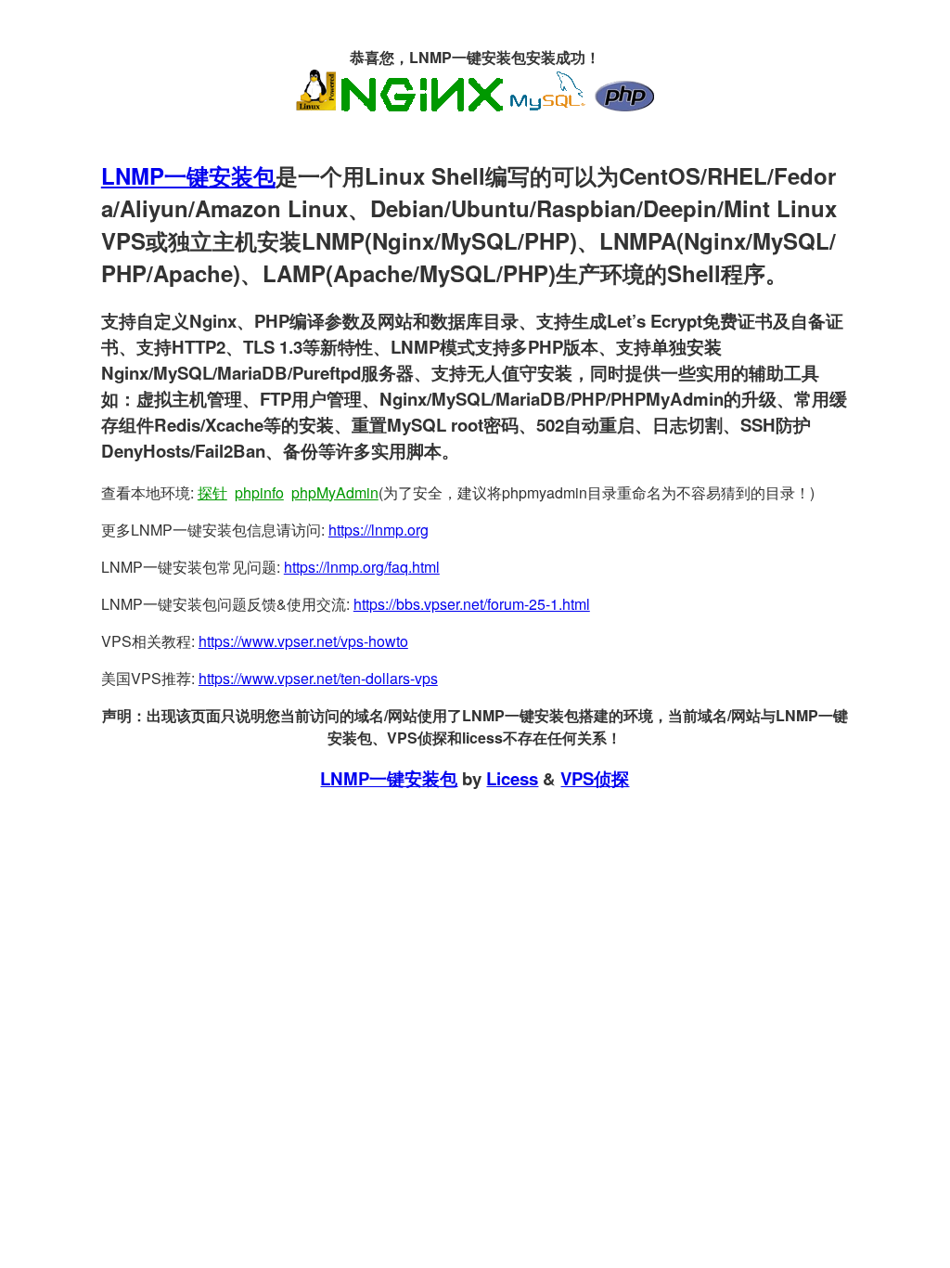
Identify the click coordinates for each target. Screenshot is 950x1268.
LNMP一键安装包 (188, 175)
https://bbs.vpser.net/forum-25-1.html (471, 604)
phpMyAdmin (335, 492)
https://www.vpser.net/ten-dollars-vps (318, 678)
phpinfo (259, 492)
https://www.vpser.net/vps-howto (303, 641)
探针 (212, 492)
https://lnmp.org (378, 529)
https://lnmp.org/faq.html (362, 566)
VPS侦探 (594, 778)
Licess (512, 778)
